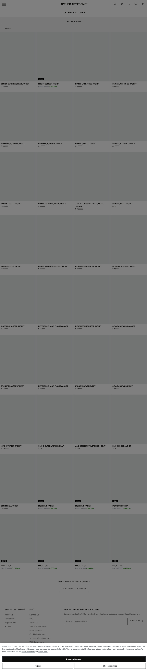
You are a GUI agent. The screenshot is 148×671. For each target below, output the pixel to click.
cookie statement (28, 651)
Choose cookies (110, 665)
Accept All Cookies (74, 659)
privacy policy (43, 651)
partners (22, 646)
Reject (37, 665)
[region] (74, 657)
